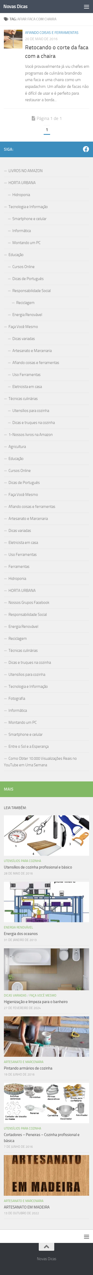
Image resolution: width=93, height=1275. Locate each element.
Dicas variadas (23, 338)
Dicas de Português (28, 278)
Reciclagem (25, 302)
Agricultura (17, 446)
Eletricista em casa (27, 386)
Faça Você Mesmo (23, 326)
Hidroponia (21, 194)
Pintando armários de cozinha (28, 1068)
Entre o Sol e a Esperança (29, 746)
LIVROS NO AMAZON (26, 170)
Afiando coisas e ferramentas (52, 33)
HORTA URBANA (22, 182)
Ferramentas (19, 566)
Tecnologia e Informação (28, 206)
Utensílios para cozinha (30, 410)
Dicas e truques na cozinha (33, 422)
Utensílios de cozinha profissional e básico (38, 867)
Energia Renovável (27, 314)
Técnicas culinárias (23, 398)
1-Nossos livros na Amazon (31, 434)
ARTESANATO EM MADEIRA (27, 1207)
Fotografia (17, 698)
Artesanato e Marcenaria (32, 350)
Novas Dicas (15, 6)
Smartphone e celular (29, 218)
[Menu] (86, 6)
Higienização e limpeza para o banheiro (36, 1001)
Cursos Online (23, 266)
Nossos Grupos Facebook (29, 602)
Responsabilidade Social (31, 290)
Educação (16, 254)
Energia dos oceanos (21, 933)
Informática (21, 230)
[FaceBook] (86, 149)
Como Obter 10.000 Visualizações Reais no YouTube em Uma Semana (40, 761)
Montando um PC (26, 242)
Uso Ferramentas (26, 374)
